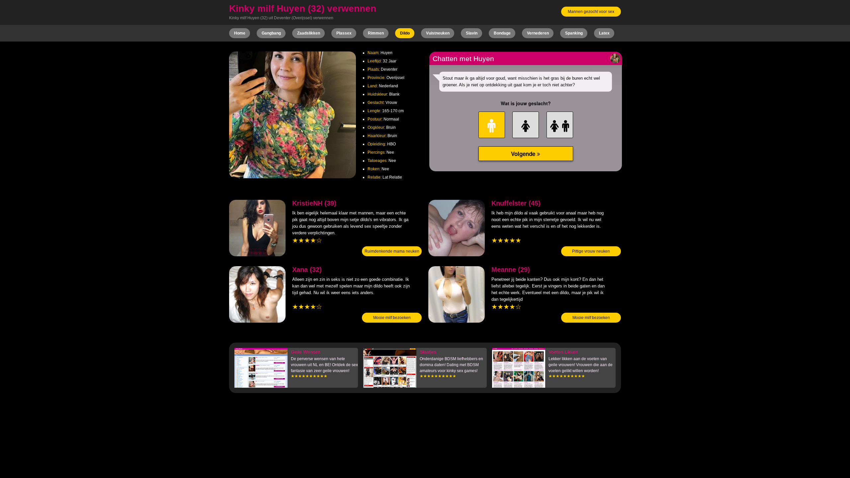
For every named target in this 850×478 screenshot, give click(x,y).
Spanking (574, 33)
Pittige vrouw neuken (591, 251)
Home (239, 33)
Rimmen (376, 33)
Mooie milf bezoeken (392, 317)
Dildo (405, 33)
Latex (604, 33)
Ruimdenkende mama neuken (392, 251)
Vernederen (538, 33)
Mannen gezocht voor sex (591, 11)
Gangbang (271, 33)
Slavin (471, 33)
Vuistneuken (438, 33)
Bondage (502, 33)
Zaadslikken (308, 33)
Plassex (344, 33)
